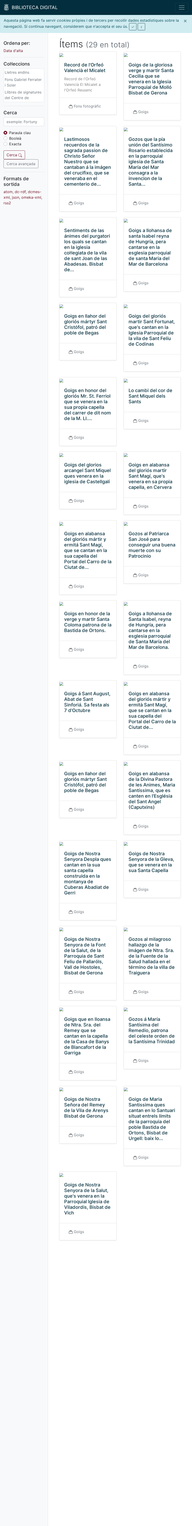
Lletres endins (17, 72)
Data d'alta (13, 50)
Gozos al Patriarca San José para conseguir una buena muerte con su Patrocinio (152, 545)
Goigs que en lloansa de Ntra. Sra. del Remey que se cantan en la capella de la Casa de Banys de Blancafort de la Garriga (87, 1036)
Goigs (143, 111)
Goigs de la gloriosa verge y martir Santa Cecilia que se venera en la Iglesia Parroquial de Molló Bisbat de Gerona (151, 79)
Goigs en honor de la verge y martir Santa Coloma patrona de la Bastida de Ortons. (87, 622)
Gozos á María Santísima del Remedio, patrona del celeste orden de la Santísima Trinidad (152, 1030)
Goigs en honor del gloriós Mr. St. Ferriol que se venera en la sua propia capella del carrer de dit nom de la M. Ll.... (87, 404)
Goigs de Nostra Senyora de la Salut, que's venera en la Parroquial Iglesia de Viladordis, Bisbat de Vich (87, 1199)
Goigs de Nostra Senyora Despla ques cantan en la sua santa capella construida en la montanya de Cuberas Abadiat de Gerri (87, 873)
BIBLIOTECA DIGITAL (33, 7)
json (15, 197)
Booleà (15, 138)
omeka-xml (31, 197)
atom (8, 191)
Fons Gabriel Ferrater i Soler (23, 82)
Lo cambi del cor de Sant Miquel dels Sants (150, 396)
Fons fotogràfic (87, 106)
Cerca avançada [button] (21, 163)
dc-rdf (20, 191)
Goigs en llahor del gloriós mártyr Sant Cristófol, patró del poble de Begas (85, 324)
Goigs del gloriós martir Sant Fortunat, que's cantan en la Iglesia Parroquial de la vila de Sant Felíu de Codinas (152, 330)
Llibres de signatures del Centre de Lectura (23, 98)
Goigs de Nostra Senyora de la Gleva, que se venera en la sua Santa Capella (151, 862)
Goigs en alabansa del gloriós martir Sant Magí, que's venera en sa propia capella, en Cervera (150, 476)
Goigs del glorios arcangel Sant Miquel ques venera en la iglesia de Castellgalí (87, 473)
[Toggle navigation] (181, 7)
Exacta (15, 144)
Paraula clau (20, 132)
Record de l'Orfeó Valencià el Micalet (84, 67)
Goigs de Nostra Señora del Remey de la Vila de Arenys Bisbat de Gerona (86, 1107)
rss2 (7, 203)
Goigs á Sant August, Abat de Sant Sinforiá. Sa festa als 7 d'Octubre (87, 702)
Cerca (12, 155)
